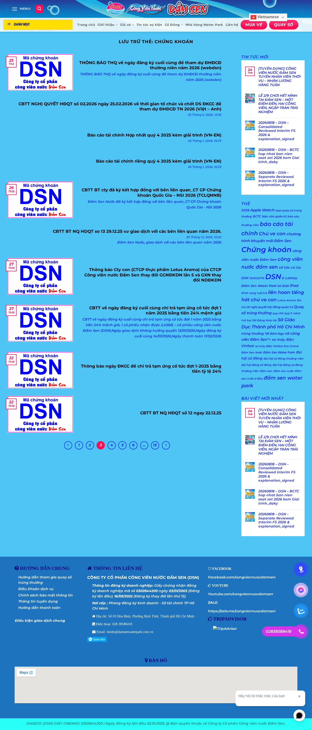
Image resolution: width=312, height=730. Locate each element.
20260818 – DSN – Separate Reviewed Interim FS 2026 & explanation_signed (276, 179)
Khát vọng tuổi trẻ (254, 293)
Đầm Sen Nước (251, 352)
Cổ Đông (172, 25)
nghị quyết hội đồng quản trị (272, 307)
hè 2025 (283, 286)
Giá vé (125, 25)
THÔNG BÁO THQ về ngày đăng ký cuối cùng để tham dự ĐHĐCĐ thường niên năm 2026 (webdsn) (150, 65)
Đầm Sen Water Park (279, 352)
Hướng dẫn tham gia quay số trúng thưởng (45, 580)
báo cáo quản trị (274, 216)
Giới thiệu (106, 25)
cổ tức (284, 267)
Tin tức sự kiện (149, 25)
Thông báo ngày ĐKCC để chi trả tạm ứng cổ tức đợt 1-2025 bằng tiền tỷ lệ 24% (151, 369)
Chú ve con (272, 233)
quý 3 (288, 313)
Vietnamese (267, 17)
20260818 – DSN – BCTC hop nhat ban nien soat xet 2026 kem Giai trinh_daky (278, 156)
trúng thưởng (252, 333)
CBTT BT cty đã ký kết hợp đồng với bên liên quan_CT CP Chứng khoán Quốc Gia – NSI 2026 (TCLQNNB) (151, 192)
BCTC (257, 216)
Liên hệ (232, 25)
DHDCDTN (257, 278)
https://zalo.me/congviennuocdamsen (242, 611)
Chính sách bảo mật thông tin (45, 595)
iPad (294, 285)
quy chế (278, 313)
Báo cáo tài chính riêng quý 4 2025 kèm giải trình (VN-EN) (158, 161)
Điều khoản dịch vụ (36, 589)
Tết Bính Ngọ (274, 333)
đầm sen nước (283, 371)
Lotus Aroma (287, 300)
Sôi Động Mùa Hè (264, 320)
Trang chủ (86, 25)
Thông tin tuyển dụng (38, 601)
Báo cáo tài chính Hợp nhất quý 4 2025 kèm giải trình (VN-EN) (154, 135)
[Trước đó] (68, 445)
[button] (21, 9)
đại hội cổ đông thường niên (283, 358)
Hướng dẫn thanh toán (39, 607)
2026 (245, 210)
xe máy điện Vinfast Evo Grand (277, 346)
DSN (273, 276)
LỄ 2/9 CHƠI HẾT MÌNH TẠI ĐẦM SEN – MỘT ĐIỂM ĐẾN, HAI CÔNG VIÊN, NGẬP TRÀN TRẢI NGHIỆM (278, 104)
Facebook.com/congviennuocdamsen (242, 577)
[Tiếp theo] (166, 445)
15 (155, 445)
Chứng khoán (266, 249)
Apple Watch (262, 210)
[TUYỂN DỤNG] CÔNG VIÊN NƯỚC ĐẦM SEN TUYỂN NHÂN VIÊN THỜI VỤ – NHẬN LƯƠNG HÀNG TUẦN (279, 77)
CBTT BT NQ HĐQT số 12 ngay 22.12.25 (180, 412)
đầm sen (266, 371)
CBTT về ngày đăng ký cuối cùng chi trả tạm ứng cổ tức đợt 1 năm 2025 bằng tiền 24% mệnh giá (155, 310)
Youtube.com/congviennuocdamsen (240, 594)
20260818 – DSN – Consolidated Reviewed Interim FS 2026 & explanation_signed (276, 131)
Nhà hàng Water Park (204, 25)
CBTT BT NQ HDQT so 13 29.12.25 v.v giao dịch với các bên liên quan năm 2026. (137, 231)
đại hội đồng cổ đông (256, 365)
